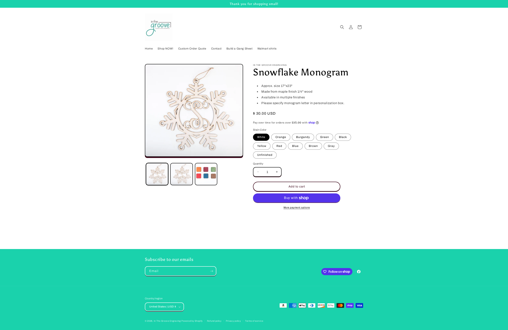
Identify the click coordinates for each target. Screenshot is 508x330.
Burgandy (303, 137)
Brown (313, 146)
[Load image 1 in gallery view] (157, 174)
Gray (331, 146)
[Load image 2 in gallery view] (181, 174)
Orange (280, 137)
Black (343, 137)
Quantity (258, 163)
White (261, 137)
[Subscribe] (211, 271)
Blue (295, 146)
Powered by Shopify (192, 321)
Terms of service (254, 321)
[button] (342, 27)
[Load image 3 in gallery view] (206, 174)
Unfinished (264, 154)
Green (324, 137)
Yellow (261, 146)
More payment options (297, 207)
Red (279, 146)
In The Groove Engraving (167, 321)
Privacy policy (233, 321)
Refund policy (214, 321)
